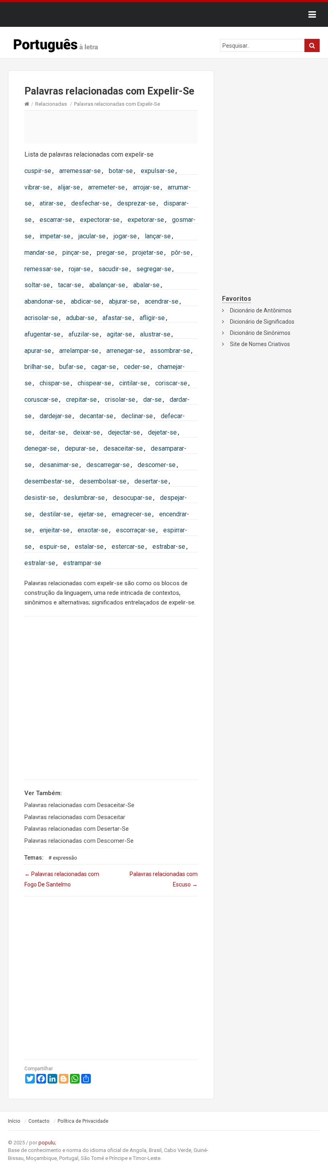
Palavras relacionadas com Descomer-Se (79, 840)
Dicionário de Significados (262, 321)
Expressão (65, 857)
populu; (47, 1143)
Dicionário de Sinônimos (260, 333)
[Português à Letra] (56, 44)
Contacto (39, 1121)
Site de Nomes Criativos (260, 344)
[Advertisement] (111, 127)
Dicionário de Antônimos (261, 310)
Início (14, 1121)
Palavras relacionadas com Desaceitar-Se (79, 805)
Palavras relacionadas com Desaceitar (74, 817)
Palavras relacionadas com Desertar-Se (76, 828)
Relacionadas (51, 104)
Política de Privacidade (83, 1121)
